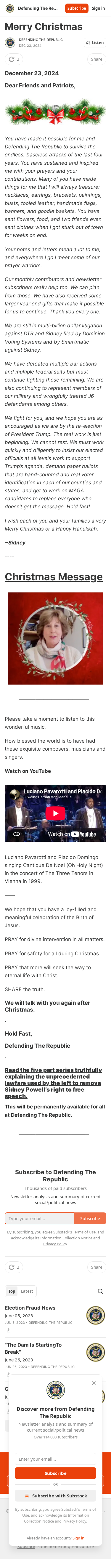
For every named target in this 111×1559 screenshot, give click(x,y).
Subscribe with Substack (59, 1496)
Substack (26, 1546)
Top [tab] (11, 1291)
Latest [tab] (27, 1291)
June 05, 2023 (19, 1315)
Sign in (98, 8)
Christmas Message (54, 577)
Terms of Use (84, 1232)
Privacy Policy (74, 1521)
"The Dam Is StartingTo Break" (33, 1348)
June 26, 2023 (19, 1360)
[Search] (100, 1291)
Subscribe (76, 8)
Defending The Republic (41, 40)
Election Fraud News (30, 1308)
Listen (98, 42)
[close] (94, 1383)
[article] (55, 1319)
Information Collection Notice (66, 1238)
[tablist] (21, 1291)
